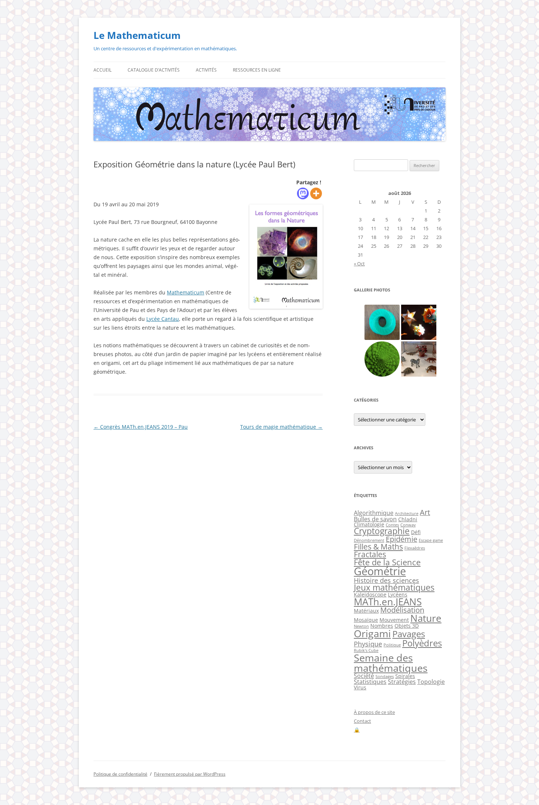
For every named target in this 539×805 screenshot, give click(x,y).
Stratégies (402, 682)
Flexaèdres (414, 548)
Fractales (370, 554)
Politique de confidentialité (120, 774)
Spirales (405, 675)
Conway (408, 524)
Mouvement (394, 619)
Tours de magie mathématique (281, 426)
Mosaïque (366, 619)
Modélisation (402, 610)
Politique (392, 645)
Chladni (407, 519)
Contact (362, 721)
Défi (416, 532)
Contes (392, 524)
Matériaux (366, 610)
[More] (316, 193)
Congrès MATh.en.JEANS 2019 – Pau (141, 426)
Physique (368, 643)
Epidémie (401, 539)
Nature (425, 618)
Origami (372, 633)
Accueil (102, 70)
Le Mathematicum (137, 35)
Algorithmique (373, 513)
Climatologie (369, 524)
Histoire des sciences (386, 580)
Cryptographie (382, 531)
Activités (206, 70)
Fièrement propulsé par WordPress (189, 774)
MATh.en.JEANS (388, 601)
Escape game (431, 540)
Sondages (384, 676)
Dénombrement (369, 540)
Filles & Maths (378, 546)
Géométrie (380, 571)
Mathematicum (185, 292)
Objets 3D (407, 625)
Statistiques (370, 682)
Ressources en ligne (257, 70)
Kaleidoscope (370, 594)
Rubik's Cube (366, 650)
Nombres (381, 625)
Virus (360, 687)
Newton (361, 626)
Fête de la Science (387, 562)
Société (364, 676)
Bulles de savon (375, 519)
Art (425, 512)
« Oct (359, 263)
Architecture (406, 513)
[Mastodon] (303, 193)
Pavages (408, 634)
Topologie (431, 682)
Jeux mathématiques (394, 587)
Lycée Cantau (162, 318)
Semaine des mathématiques (391, 662)
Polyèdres (422, 643)
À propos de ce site (374, 712)
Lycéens (397, 594)
